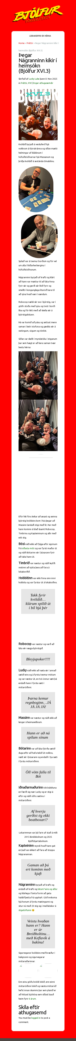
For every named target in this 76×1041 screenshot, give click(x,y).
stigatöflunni (25, 910)
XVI (29, 83)
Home (22, 43)
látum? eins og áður (47, 889)
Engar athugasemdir (43, 83)
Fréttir (30, 43)
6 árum (32, 999)
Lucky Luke (34, 79)
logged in (35, 1018)
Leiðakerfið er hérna (40, 36)
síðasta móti (28, 548)
